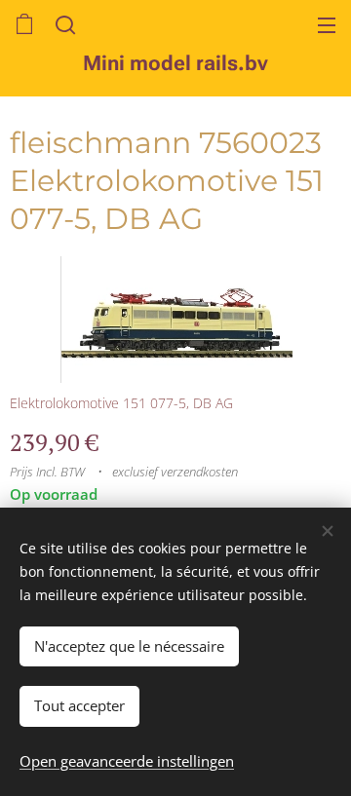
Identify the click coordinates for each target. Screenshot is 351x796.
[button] (63, 24)
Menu (326, 24)
